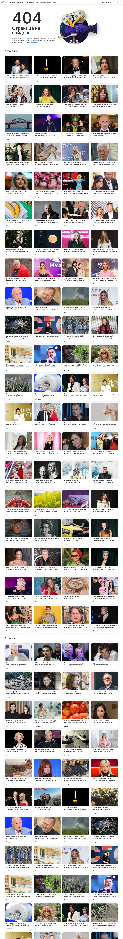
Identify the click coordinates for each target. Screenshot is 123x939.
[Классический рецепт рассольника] (75, 590)
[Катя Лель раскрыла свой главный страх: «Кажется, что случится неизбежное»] (104, 561)
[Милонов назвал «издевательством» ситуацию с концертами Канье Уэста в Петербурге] (47, 301)
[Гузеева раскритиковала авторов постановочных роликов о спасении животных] (47, 648)
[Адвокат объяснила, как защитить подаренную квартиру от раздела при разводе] (104, 416)
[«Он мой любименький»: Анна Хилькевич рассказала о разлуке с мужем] (18, 677)
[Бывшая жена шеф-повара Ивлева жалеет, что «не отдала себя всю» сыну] (47, 214)
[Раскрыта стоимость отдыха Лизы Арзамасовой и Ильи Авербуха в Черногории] (75, 272)
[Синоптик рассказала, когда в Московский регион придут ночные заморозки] (18, 329)
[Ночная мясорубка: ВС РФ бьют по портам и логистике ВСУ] (75, 358)
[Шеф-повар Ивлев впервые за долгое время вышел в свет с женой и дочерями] (104, 590)
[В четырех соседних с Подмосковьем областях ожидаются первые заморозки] (104, 917)
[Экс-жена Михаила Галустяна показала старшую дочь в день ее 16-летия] (18, 445)
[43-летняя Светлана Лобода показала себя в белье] (18, 185)
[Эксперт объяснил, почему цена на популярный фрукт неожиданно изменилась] (18, 214)
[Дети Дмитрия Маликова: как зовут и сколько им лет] (75, 801)
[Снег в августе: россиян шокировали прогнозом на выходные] (18, 387)
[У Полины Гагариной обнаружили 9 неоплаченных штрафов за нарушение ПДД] (104, 619)
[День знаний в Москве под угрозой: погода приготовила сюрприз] (18, 243)
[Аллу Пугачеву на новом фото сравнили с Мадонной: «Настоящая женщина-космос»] (104, 358)
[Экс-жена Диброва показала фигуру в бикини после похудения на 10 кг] (104, 503)
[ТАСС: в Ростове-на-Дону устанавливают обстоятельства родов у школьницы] (47, 156)
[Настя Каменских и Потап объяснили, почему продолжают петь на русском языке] (18, 619)
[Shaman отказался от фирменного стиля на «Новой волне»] (47, 127)
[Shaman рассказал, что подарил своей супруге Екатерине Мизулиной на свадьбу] (75, 772)
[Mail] (2, 2)
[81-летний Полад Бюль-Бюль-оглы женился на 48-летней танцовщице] (104, 801)
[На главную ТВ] (5, 2)
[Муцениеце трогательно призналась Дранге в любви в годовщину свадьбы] (18, 830)
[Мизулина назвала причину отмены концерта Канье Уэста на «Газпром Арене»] (47, 445)
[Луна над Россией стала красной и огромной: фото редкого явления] (47, 243)
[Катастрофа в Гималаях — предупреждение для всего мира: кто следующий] (18, 801)
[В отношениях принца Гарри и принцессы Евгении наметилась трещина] (104, 185)
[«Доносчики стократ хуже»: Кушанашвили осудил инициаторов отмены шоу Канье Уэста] (104, 772)
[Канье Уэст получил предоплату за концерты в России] (75, 677)
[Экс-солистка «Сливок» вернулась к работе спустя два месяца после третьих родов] (47, 590)
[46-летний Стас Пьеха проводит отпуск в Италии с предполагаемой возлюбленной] (104, 387)
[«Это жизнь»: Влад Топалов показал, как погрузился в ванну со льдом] (47, 358)
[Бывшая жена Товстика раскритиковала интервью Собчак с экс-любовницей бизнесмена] (104, 830)
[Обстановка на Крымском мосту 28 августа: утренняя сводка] (18, 127)
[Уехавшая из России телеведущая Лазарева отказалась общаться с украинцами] (75, 474)
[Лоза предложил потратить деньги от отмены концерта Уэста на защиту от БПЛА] (75, 619)
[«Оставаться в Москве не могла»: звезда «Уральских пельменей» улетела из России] (47, 329)
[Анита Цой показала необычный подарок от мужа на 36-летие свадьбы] (104, 214)
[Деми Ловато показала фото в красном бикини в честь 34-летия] (18, 561)
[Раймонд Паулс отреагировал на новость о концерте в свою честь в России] (104, 156)
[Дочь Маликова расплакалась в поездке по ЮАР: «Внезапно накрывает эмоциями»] (18, 888)
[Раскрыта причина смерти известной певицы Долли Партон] (75, 185)
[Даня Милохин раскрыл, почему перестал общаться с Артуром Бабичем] (18, 156)
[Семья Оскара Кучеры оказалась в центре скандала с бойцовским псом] (75, 69)
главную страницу (31, 42)
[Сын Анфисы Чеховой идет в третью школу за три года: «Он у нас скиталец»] (104, 859)
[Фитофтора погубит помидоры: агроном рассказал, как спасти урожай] (75, 830)
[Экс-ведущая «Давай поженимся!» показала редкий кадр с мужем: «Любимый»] (18, 917)
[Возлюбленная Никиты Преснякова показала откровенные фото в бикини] (47, 917)
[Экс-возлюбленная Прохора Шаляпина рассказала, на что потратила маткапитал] (47, 98)
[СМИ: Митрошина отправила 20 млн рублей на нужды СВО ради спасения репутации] (104, 243)
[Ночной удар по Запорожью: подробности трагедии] (75, 532)
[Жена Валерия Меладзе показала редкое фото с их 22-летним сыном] (47, 416)
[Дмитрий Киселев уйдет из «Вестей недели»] (18, 301)
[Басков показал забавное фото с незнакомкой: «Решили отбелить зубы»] (47, 561)
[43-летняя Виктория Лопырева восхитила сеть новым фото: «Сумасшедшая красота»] (104, 648)
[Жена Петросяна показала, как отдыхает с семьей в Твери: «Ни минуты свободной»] (75, 561)
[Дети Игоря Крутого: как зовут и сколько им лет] (104, 127)
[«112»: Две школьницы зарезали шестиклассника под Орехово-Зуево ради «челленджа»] (47, 69)
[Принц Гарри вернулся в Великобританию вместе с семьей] (47, 677)
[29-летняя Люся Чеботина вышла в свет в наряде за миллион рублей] (47, 272)
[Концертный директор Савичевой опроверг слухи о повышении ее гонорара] (47, 888)
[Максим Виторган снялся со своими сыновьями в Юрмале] (104, 474)
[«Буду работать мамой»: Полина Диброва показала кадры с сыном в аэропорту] (104, 98)
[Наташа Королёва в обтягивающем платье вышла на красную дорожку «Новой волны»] (104, 69)
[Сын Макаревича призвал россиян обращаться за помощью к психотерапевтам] (18, 98)
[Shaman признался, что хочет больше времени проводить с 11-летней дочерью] (18, 772)
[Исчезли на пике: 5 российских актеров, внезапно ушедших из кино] (18, 532)
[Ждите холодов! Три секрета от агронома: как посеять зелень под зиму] (18, 734)
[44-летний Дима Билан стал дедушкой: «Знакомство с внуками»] (47, 772)
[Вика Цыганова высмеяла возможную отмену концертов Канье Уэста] (75, 156)
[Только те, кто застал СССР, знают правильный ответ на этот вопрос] (75, 329)
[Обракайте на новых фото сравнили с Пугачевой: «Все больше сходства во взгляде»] (47, 474)
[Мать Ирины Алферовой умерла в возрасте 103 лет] (47, 532)
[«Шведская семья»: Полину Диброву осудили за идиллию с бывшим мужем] (104, 445)
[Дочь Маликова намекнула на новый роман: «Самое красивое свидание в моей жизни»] (75, 387)
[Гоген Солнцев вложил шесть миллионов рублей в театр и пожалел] (75, 214)
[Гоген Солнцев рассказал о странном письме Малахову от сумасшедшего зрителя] (75, 127)
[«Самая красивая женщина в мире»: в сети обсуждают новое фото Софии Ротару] (18, 474)
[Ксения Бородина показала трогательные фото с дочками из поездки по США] (104, 532)
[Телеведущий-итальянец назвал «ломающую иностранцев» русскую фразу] (75, 648)
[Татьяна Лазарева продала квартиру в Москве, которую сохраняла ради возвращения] (18, 859)
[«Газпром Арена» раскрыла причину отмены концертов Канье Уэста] (104, 677)
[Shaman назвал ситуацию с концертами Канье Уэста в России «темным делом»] (18, 590)
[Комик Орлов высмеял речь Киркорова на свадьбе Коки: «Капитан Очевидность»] (47, 859)
